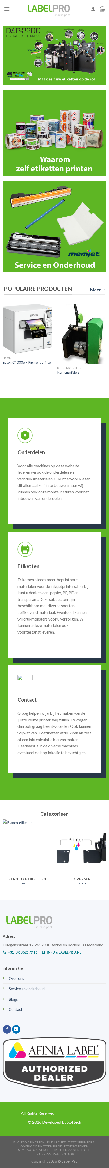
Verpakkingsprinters (55, 1153)
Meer (95, 289)
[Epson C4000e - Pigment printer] (27, 329)
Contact (15, 1009)
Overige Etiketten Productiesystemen (54, 1146)
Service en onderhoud (27, 989)
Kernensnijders (68, 372)
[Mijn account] (93, 9)
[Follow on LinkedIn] (16, 1029)
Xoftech (74, 1121)
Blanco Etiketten (29, 1142)
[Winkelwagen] (102, 9)
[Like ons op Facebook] (7, 1029)
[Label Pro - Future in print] (50, 9)
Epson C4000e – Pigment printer (27, 362)
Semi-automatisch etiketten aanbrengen (54, 1150)
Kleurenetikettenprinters (70, 1142)
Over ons (16, 978)
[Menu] (7, 9)
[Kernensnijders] (81, 334)
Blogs (13, 999)
